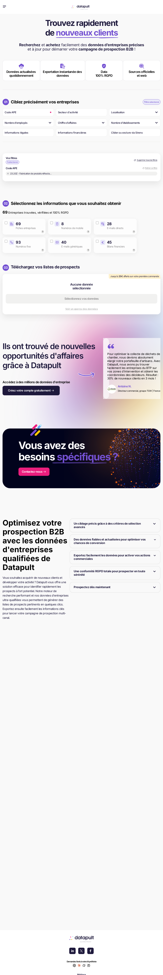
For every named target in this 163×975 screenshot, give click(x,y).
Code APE (10, 112)
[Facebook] (90, 951)
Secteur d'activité (68, 112)
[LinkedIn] (72, 951)
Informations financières (72, 132)
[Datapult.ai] (82, 7)
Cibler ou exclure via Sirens (127, 132)
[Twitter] (81, 951)
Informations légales (16, 132)
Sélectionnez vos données (81, 298)
